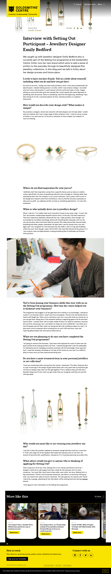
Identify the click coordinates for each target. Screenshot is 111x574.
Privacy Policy (58, 565)
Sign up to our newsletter (17, 559)
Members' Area (89, 4)
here (29, 485)
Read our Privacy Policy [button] (72, 571)
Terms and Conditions (49, 565)
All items (98, 496)
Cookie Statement (67, 565)
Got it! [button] (105, 571)
